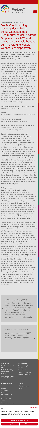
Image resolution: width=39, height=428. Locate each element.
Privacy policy (34, 407)
